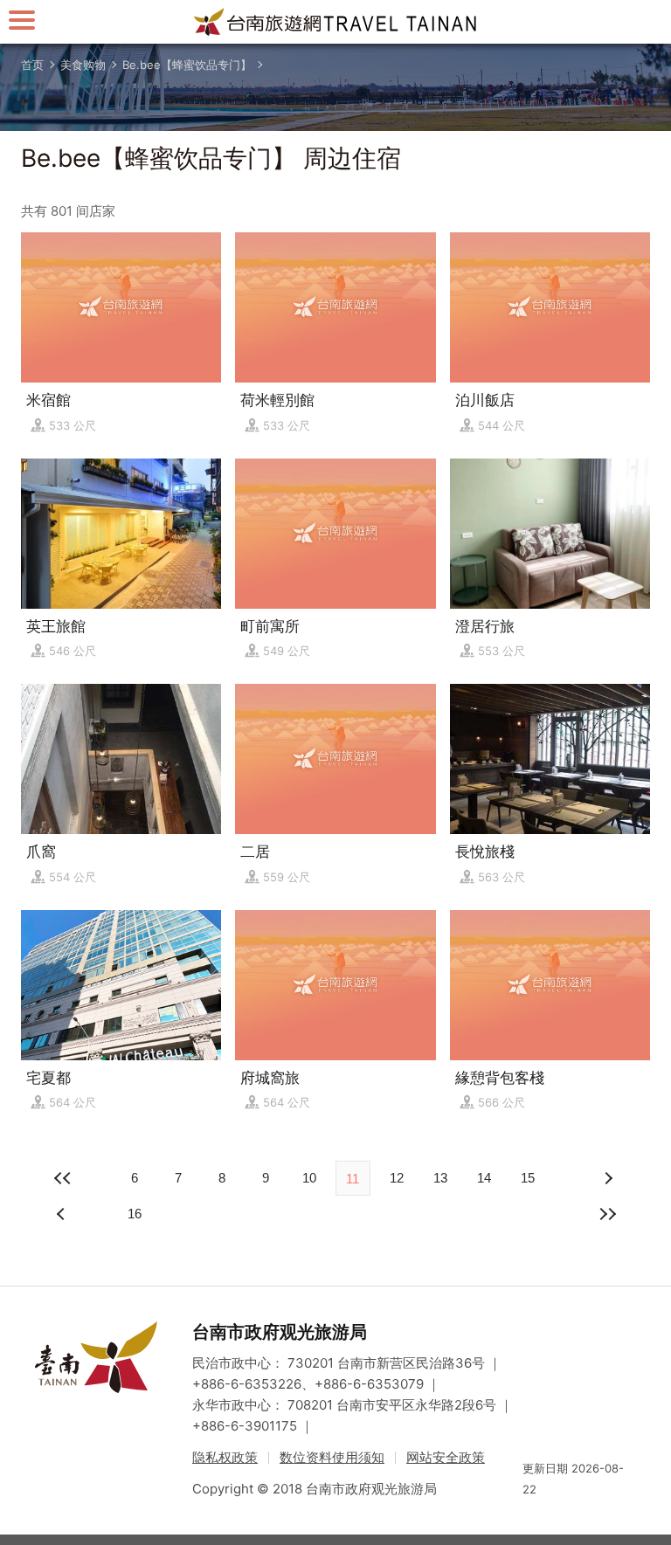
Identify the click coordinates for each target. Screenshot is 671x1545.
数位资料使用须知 (332, 1457)
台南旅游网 (335, 22)
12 (397, 1177)
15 (528, 1177)
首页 (32, 65)
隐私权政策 (225, 1457)
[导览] (22, 19)
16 (135, 1213)
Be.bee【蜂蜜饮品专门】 (187, 65)
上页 (608, 1178)
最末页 (608, 1214)
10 (309, 1177)
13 (440, 1177)
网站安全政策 (445, 1457)
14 (484, 1177)
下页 (62, 1214)
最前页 (62, 1178)
